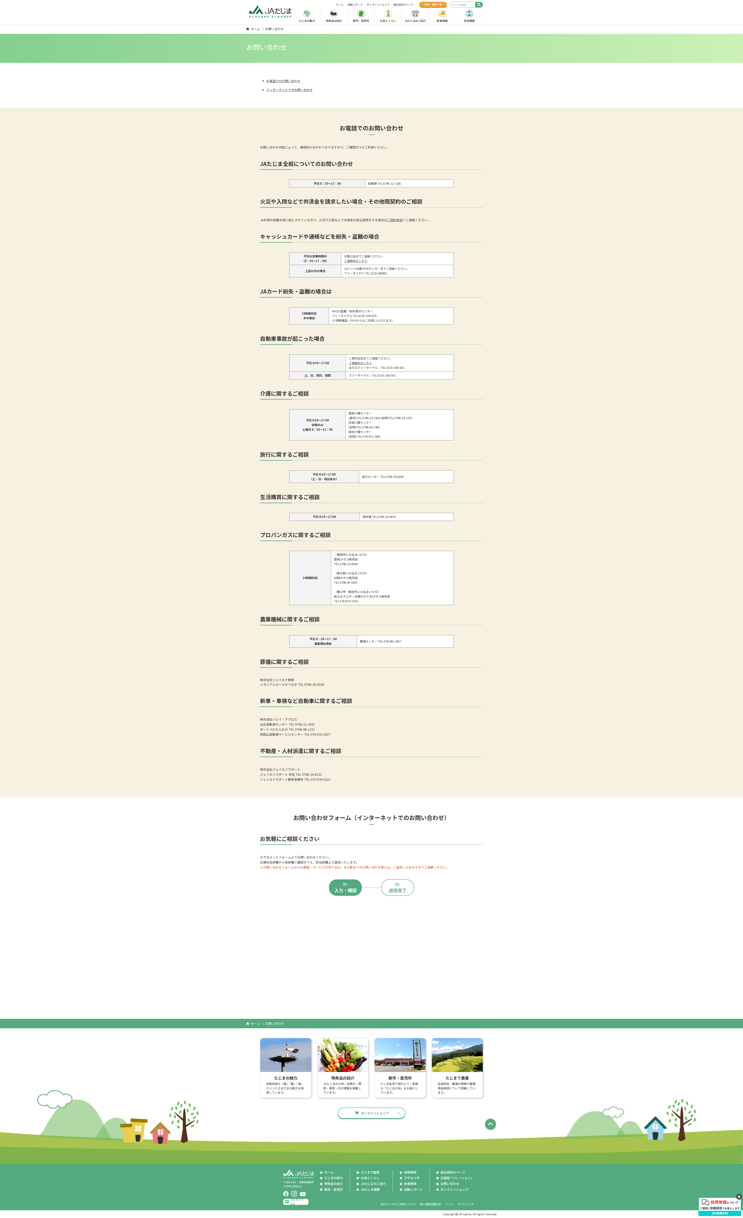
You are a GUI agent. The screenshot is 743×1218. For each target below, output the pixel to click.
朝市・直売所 (361, 21)
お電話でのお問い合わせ (283, 81)
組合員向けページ (403, 4)
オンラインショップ (378, 4)
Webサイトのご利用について (398, 1204)
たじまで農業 (370, 1172)
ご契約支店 (395, 220)
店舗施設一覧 (433, 4)
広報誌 (457, 1177)
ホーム (339, 4)
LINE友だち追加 (297, 1202)
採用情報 (469, 21)
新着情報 (442, 21)
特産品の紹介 (334, 21)
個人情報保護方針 (431, 1204)
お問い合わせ (450, 1183)
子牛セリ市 (411, 1177)
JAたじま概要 (370, 1189)
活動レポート (355, 4)
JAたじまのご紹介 (415, 21)
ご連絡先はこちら (355, 261)
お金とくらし (388, 21)
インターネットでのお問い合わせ (289, 89)
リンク (449, 1204)
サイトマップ (465, 1204)
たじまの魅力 (307, 21)
